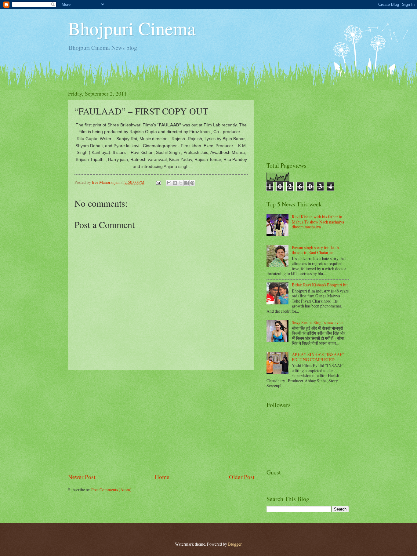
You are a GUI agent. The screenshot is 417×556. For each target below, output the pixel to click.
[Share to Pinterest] (192, 183)
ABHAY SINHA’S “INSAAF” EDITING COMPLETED (318, 356)
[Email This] (169, 183)
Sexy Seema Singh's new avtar (317, 322)
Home (162, 477)
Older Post (241, 477)
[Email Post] (158, 182)
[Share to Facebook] (186, 183)
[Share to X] (181, 183)
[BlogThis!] (175, 183)
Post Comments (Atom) (111, 489)
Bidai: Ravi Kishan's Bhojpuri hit (320, 285)
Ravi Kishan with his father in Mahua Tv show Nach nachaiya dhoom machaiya (318, 222)
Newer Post (81, 477)
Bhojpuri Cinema (132, 28)
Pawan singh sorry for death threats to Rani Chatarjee (315, 250)
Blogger (234, 544)
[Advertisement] (161, 421)
